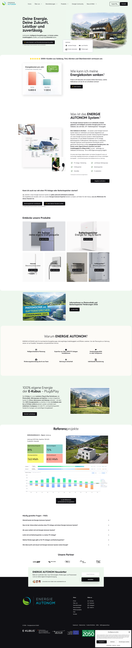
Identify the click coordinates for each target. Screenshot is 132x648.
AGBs (97, 625)
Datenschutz (114, 645)
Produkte (63, 4)
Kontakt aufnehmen (29, 414)
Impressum (118, 645)
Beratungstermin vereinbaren (32, 203)
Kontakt (124, 4)
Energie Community (77, 4)
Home (29, 4)
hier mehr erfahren (44, 239)
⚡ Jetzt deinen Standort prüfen (55, 203)
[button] (129, 632)
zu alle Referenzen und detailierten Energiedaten (66, 501)
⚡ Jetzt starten (76, 86)
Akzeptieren (101, 641)
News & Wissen (77, 607)
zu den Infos (74, 309)
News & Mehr (91, 4)
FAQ (74, 612)
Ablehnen (112, 641)
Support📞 (114, 4)
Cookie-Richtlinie (109, 645)
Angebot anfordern (100, 181)
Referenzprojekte (77, 609)
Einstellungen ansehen (124, 641)
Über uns (37, 4)
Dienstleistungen (50, 4)
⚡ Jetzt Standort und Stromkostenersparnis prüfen (38, 42)
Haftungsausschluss (104, 625)
